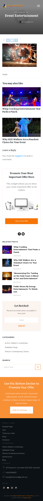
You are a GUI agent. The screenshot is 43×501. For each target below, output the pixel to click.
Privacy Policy (29, 495)
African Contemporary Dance (17, 351)
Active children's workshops (16, 343)
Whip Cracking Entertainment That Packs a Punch (21, 101)
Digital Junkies (27, 497)
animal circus (7, 457)
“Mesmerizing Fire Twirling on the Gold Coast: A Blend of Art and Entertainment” (26, 276)
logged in (19, 155)
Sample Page (7, 427)
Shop (4, 437)
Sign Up (21, 326)
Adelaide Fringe (11, 347)
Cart (4, 430)
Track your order (8, 433)
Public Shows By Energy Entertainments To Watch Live (25, 289)
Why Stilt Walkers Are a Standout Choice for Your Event (21, 132)
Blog (4, 460)
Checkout (5, 440)
